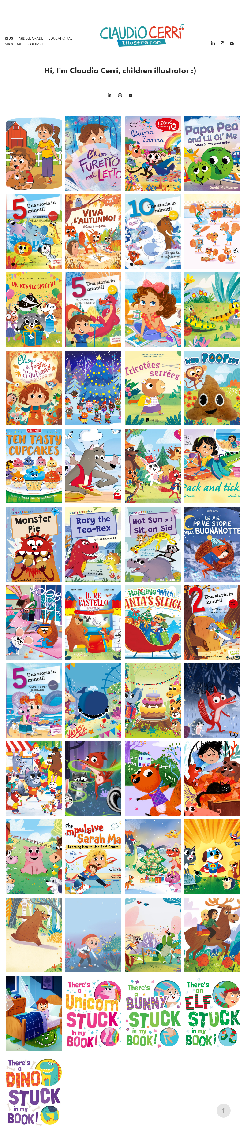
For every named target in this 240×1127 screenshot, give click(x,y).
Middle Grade (31, 38)
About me (13, 44)
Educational (60, 38)
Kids (9, 38)
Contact (36, 44)
